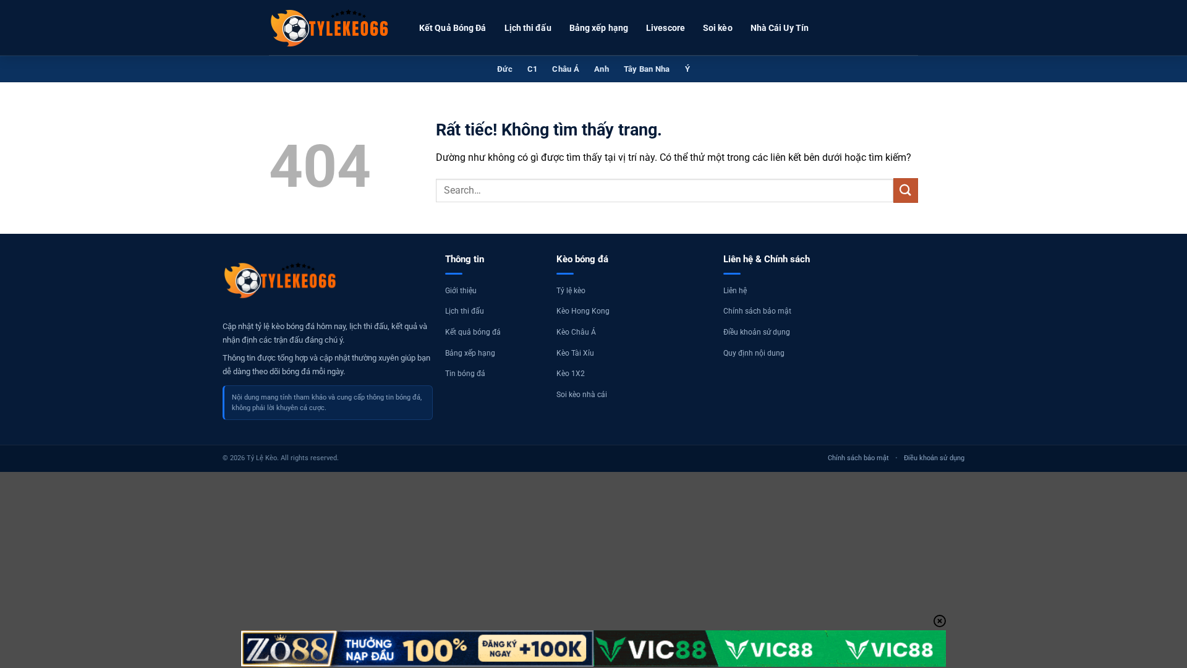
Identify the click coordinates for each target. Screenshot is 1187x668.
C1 (532, 69)
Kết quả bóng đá (473, 332)
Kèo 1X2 (570, 373)
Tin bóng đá (465, 373)
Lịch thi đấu (527, 28)
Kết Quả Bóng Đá (453, 28)
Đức (505, 69)
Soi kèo (718, 28)
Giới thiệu (461, 290)
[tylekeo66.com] (331, 28)
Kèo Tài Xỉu (575, 353)
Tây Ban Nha (647, 69)
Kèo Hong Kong (583, 311)
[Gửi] (905, 190)
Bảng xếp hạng (598, 28)
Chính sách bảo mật (757, 311)
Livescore (665, 28)
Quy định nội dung (754, 353)
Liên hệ (735, 290)
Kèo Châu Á (576, 332)
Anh (601, 69)
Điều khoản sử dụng (756, 332)
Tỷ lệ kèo (570, 290)
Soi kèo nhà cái (581, 394)
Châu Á (565, 69)
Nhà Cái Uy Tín (780, 28)
